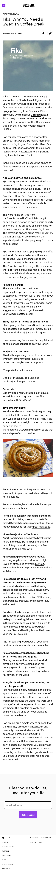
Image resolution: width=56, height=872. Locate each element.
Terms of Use (7, 864)
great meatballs (41, 526)
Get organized (28, 815)
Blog (4, 860)
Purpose (5, 851)
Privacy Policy (8, 847)
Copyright (6, 855)
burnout (39, 563)
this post (10, 604)
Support (5, 842)
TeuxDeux (24, 400)
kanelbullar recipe (41, 504)
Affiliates (6, 869)
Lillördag (36, 114)
